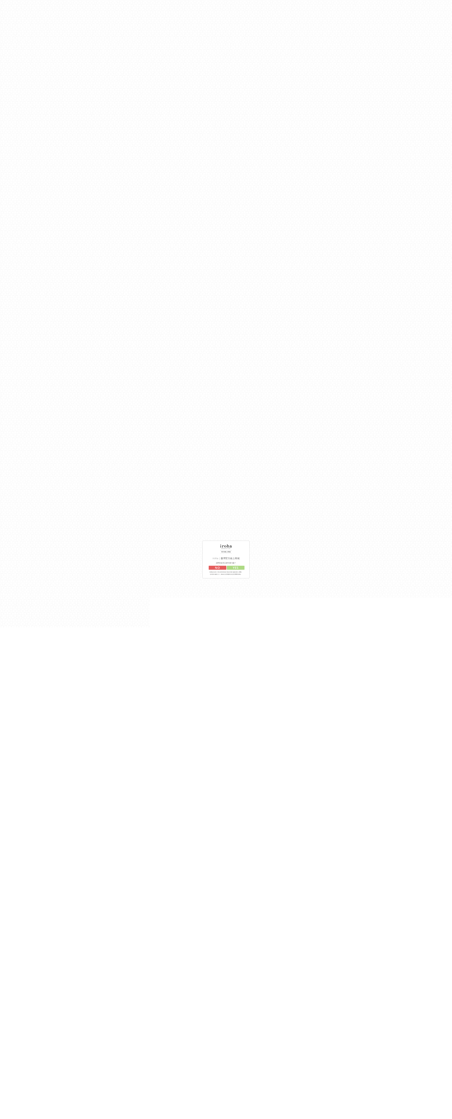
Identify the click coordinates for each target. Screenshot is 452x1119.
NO (217, 568)
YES (236, 568)
